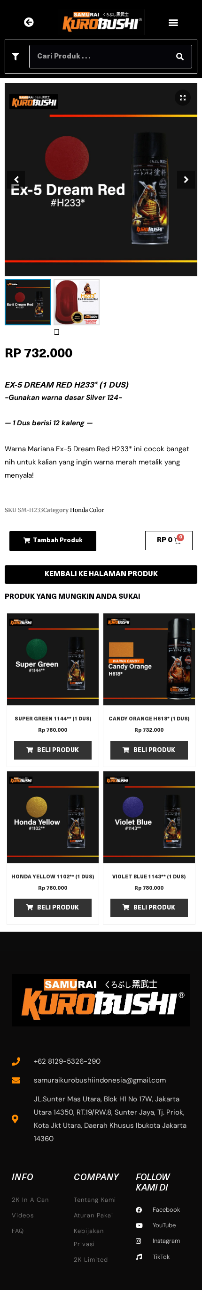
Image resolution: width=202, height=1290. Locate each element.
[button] (173, 22)
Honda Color (87, 509)
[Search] (180, 56)
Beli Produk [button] (58, 750)
